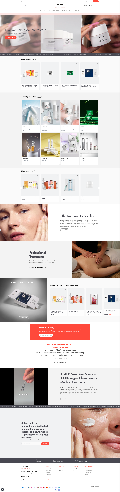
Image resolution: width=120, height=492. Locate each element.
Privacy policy (48, 470)
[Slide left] (21, 76)
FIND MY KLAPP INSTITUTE (37, 267)
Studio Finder (61, 470)
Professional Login (88, 472)
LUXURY (82, 159)
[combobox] (30, 6)
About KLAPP (74, 468)
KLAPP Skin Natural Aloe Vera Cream (69, 86)
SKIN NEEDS (65, 230)
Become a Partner (88, 470)
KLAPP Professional (88, 468)
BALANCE (44, 126)
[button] (54, 10)
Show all (36, 171)
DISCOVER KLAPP (60, 362)
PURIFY (24, 126)
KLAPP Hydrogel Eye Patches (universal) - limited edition (94, 312)
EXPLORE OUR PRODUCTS (46, 335)
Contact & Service (62, 468)
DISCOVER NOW (23, 317)
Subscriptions (48, 477)
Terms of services (49, 468)
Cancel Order (48, 479)
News (73, 470)
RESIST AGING (65, 126)
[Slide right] (99, 76)
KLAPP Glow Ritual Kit (47, 196)
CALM (82, 126)
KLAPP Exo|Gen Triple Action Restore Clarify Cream (88, 197)
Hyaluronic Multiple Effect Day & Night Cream (50, 86)
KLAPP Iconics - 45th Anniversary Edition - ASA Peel (89, 86)
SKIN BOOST (64, 159)
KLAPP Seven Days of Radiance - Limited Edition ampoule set (30, 86)
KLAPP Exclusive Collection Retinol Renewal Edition (29, 197)
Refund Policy (48, 476)
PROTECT (44, 159)
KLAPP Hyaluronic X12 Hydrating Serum (70, 197)
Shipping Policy (48, 474)
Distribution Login (88, 474)
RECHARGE (25, 159)
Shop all (34, 59)
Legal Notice (48, 472)
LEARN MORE (65, 399)
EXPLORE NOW (11, 37)
